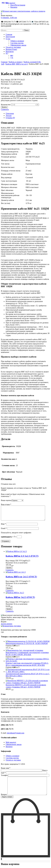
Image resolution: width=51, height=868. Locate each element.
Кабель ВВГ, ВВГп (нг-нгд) (17, 64)
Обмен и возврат (17, 41)
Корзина (13, 7)
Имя (3, 524)
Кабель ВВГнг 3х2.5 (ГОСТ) (20, 597)
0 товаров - (9, 18)
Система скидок (16, 43)
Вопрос (4, 794)
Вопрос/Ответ (11, 49)
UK (11, 58)
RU (7, 54)
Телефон (4, 775)
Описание (10, 113)
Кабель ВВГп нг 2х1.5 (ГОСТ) (21, 576)
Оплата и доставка (13, 47)
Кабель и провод (15, 62)
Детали (9, 116)
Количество (5, 105)
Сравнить (5, 109)
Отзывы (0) (10, 118)
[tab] (28, 113)
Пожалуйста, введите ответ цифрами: (16, 533)
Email (4, 528)
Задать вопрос (6, 624)
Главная (9, 34)
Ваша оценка (6, 500)
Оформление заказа (18, 45)
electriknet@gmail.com (15, 733)
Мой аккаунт (11, 742)
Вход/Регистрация (17, 5)
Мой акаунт (10, 3)
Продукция (10, 37)
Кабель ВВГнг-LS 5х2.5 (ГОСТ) (22, 556)
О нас (8, 39)
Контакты (10, 51)
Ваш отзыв (6, 504)
